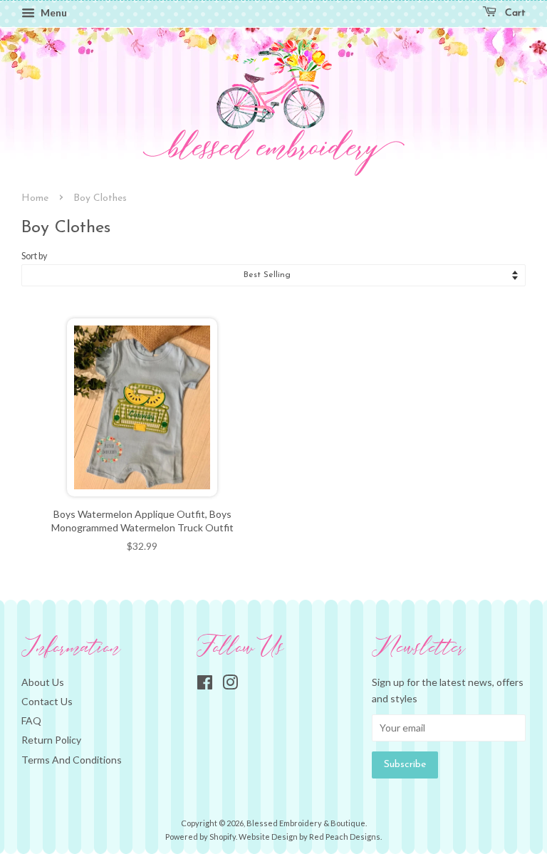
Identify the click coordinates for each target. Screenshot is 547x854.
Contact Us (47, 701)
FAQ (31, 720)
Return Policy (51, 740)
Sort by (34, 256)
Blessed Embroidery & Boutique (305, 823)
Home (34, 198)
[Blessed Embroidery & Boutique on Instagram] (230, 685)
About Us (42, 682)
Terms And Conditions (71, 760)
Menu (52, 12)
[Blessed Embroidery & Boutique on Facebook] (205, 685)
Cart (514, 13)
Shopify (222, 836)
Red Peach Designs (344, 836)
